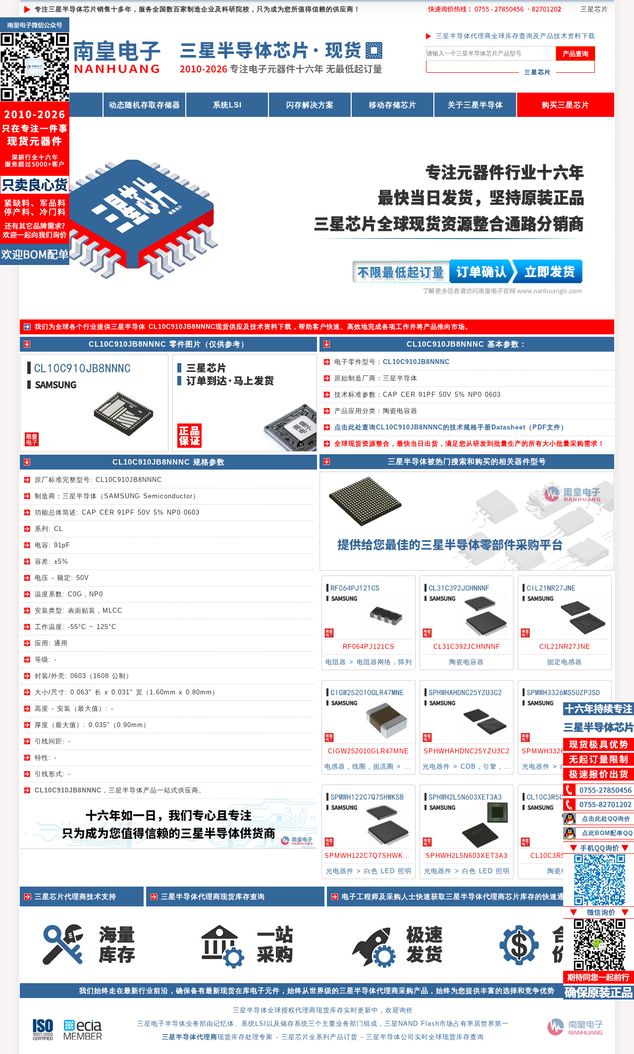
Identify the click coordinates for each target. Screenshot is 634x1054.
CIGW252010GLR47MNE (368, 751)
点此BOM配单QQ (607, 833)
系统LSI (227, 105)
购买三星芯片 (565, 105)
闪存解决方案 (310, 105)
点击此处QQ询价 (606, 818)
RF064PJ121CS (369, 646)
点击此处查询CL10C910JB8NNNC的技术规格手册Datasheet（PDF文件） (451, 427)
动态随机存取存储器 (144, 105)
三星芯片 (594, 9)
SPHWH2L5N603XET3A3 (466, 855)
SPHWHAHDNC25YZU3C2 (466, 751)
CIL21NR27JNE (564, 646)
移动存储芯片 (393, 105)
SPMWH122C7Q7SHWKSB (368, 855)
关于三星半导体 (475, 105)
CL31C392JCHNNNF (466, 646)
